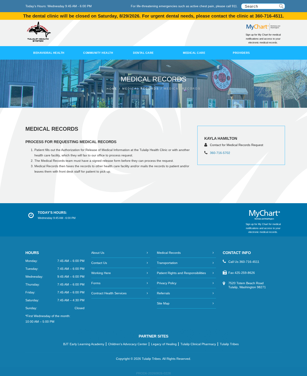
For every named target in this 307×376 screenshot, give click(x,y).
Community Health (98, 52)
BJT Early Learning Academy (83, 344)
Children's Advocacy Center (127, 344)
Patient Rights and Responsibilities (181, 273)
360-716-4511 (249, 261)
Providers (241, 52)
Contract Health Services (109, 293)
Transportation (167, 263)
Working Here (101, 273)
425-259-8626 (245, 273)
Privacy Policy (166, 283)
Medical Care (194, 52)
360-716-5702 (220, 153)
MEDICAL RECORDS (140, 88)
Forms (95, 283)
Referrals (163, 293)
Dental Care (143, 52)
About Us (97, 252)
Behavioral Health (49, 52)
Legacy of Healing (164, 344)
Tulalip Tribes (229, 344)
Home (112, 88)
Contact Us (99, 263)
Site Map (163, 303)
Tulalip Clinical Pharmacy (198, 344)
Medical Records (169, 252)
